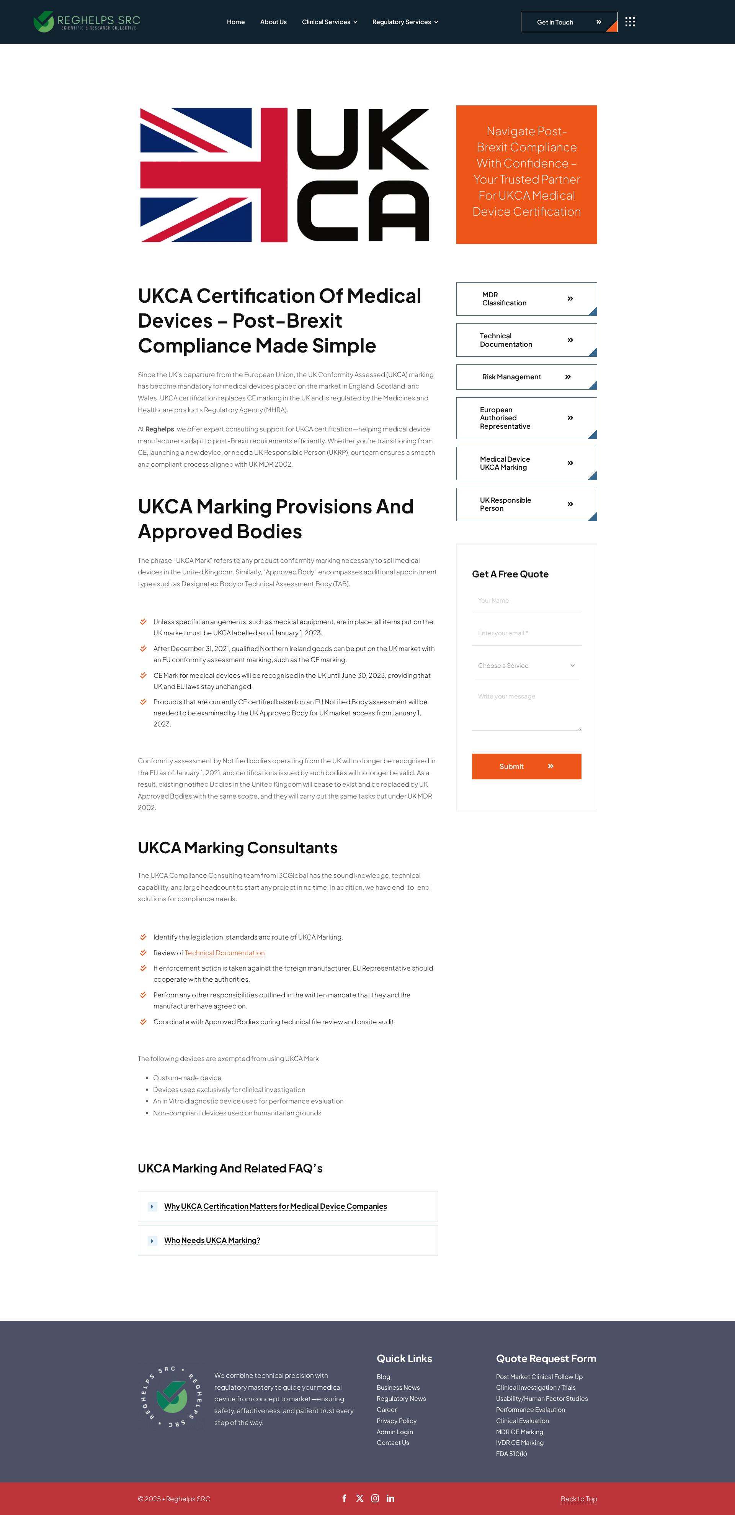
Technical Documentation (225, 952)
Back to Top (579, 1498)
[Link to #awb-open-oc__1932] (630, 21)
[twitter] (360, 1498)
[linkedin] (390, 1498)
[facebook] (344, 1498)
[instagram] (375, 1498)
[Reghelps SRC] (87, 11)
